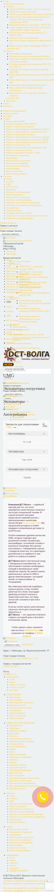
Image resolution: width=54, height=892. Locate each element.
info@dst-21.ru (31, 630)
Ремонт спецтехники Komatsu (20, 134)
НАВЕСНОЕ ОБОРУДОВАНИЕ (20, 723)
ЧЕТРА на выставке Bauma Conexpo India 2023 (31, 14)
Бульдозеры (12, 158)
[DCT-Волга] (9, 638)
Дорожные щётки (17, 765)
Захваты (13, 760)
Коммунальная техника (20, 708)
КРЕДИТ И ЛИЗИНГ (18, 871)
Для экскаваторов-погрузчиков (24, 786)
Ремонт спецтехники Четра (19, 150)
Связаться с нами (12, 645)
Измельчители (16, 744)
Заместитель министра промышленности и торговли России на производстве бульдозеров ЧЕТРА (30, 19)
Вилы (12, 752)
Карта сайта (27, 644)
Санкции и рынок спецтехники (24, 38)
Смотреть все (12, 48)
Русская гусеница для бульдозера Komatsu (29, 56)
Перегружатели (16, 718)
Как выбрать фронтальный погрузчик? (28, 85)
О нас (6, 1)
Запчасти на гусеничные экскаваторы (24, 205)
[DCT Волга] (9, 237)
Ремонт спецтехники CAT (18, 145)
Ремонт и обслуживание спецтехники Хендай (27, 137)
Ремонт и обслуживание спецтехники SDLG (27, 142)
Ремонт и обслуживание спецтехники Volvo (26, 132)
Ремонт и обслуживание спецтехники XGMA (27, 140)
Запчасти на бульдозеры (18, 192)
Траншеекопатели (17, 767)
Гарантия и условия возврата (20, 218)
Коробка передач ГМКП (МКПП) (21, 124)
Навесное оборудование (14, 111)
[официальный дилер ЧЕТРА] (17, 240)
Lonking (10, 181)
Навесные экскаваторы (20, 757)
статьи (12, 865)
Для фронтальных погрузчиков (24, 778)
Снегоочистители (17, 746)
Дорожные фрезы (18, 731)
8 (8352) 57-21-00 (29, 658)
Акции (6, 103)
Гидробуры (14, 728)
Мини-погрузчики (14, 171)
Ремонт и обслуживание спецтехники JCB (26, 147)
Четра (9, 179)
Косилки (13, 736)
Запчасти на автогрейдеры (19, 200)
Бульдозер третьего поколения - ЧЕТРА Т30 (30, 25)
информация (12, 677)
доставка (13, 690)
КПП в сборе (12, 187)
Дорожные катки (17, 705)
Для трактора (15, 773)
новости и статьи (17, 685)
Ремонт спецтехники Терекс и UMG (23, 153)
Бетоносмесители (17, 754)
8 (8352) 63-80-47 (8, 223)
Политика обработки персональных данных (24, 883)
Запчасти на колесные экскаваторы (23, 202)
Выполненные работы (16, 174)
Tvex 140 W (27, 460)
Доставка (7, 116)
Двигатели (11, 189)
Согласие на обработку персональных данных (25, 881)
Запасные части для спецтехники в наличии (27, 216)
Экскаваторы (12, 208)
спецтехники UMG (31, 523)
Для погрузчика (16, 775)
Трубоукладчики (14, 210)
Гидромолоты (15, 725)
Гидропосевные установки (21, 741)
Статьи (9, 51)
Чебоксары (11, 254)
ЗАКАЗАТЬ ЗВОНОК (10, 234)
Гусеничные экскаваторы (18, 166)
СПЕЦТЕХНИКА (13, 695)
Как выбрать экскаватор (20, 54)
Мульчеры (14, 733)
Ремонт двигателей (15, 121)
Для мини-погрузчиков (20, 781)
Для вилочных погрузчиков (22, 783)
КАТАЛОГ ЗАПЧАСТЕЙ (14, 369)
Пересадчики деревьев (20, 770)
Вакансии (10, 101)
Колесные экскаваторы (17, 163)
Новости (10, 6)
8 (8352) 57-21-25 (8, 228)
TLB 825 (27, 477)
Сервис (6, 119)
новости (13, 863)
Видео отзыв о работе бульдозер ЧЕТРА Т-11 (30, 46)
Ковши (12, 749)
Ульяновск (11, 251)
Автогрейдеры (13, 168)
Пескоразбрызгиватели (20, 739)
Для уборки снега (17, 788)
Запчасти (7, 176)
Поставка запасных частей (18, 213)
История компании (15, 4)
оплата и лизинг (17, 687)
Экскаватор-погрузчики (17, 155)
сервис (9, 827)
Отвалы (13, 762)
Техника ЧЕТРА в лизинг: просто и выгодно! (30, 9)
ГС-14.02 (27, 442)
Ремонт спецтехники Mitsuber (20, 126)
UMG (8, 184)
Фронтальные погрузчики (18, 161)
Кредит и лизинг (11, 113)
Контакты (7, 106)
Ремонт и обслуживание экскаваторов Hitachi (27, 129)
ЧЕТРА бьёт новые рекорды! (22, 12)
